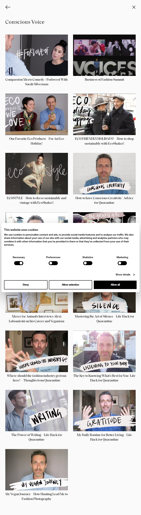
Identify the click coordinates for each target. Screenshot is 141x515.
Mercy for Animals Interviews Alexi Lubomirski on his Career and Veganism (36, 319)
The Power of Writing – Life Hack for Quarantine (36, 438)
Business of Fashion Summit (104, 80)
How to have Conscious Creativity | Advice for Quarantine (104, 201)
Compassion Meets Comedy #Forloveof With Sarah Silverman (37, 82)
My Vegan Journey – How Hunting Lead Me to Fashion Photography (36, 497)
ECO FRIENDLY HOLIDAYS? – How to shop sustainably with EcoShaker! (104, 141)
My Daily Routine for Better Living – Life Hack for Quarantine (104, 438)
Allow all (115, 284)
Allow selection (70, 284)
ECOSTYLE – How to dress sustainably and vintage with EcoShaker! (36, 201)
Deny (26, 284)
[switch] (53, 263)
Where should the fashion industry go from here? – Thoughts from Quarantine (36, 378)
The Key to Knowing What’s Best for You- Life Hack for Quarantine (104, 378)
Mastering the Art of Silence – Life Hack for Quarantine (104, 319)
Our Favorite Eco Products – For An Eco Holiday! (36, 141)
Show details (123, 274)
